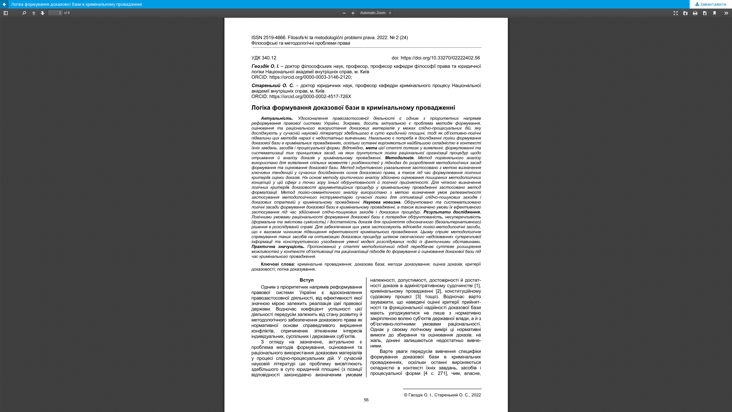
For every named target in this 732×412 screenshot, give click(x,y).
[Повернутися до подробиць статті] (4, 4)
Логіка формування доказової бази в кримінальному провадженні (76, 4)
